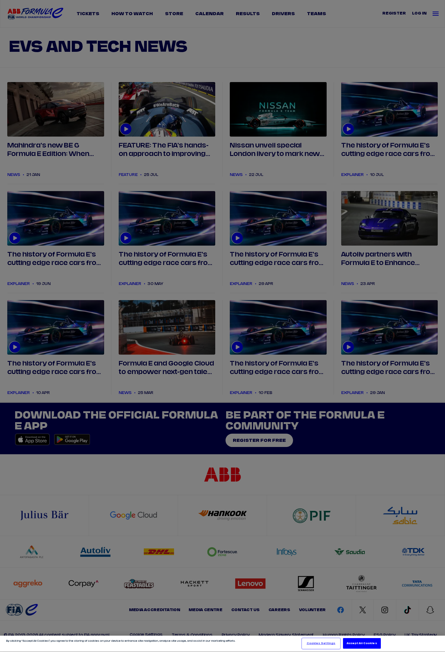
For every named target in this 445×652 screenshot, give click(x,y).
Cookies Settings (321, 643)
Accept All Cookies (362, 643)
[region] (222, 644)
